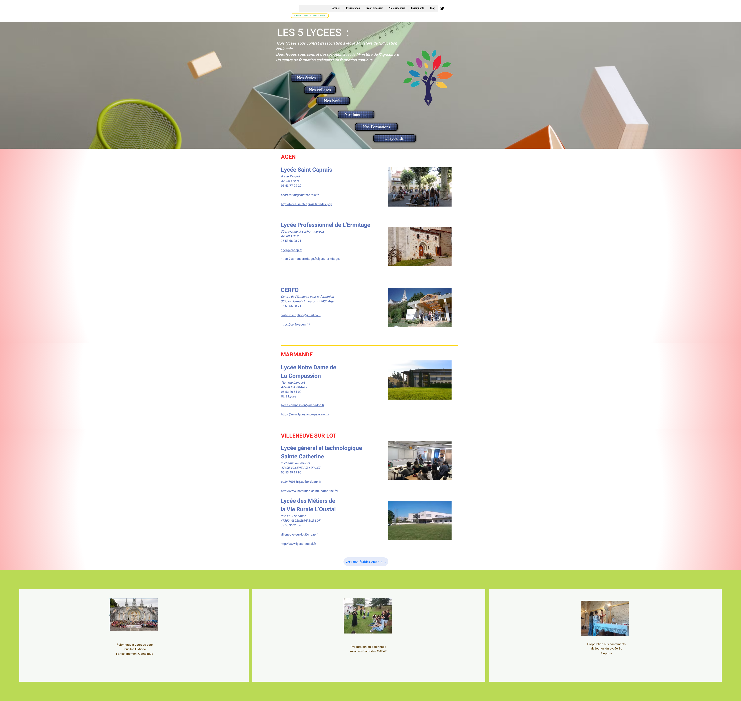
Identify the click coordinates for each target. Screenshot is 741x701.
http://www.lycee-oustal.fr (298, 544)
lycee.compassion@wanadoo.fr (302, 405)
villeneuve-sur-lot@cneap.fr (300, 534)
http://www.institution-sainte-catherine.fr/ (309, 491)
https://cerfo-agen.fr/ (295, 324)
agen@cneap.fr (291, 250)
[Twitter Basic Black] (442, 8)
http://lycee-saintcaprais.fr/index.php (306, 204)
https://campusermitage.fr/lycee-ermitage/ (310, 258)
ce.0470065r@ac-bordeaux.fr (301, 481)
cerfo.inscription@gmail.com (301, 315)
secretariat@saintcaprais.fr (300, 195)
